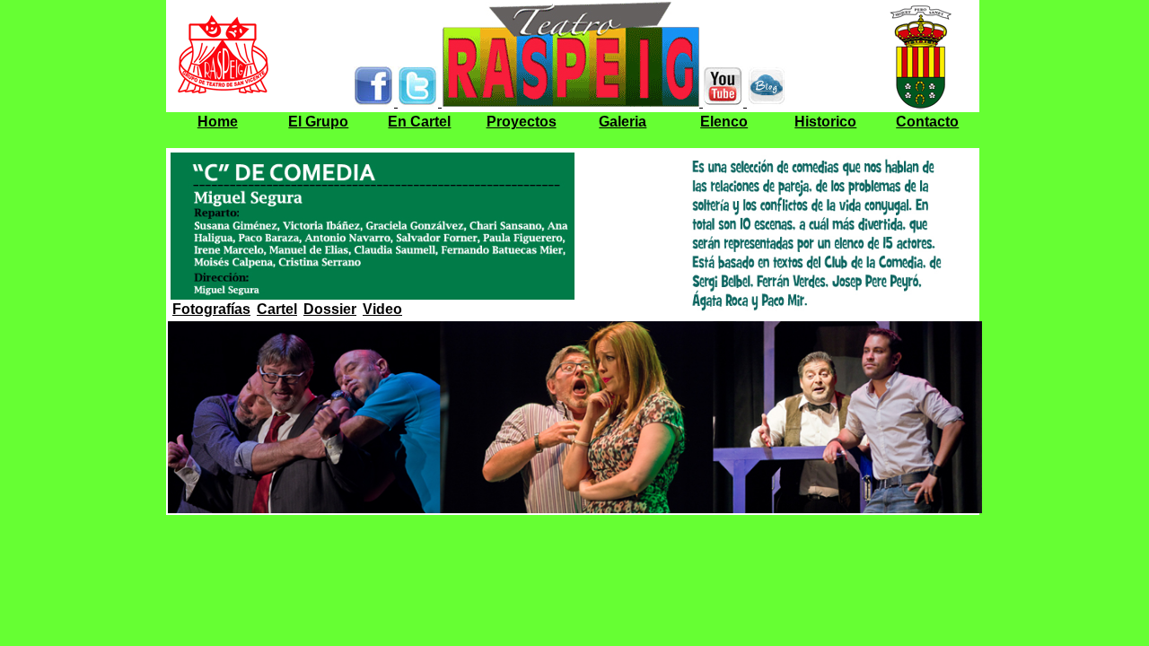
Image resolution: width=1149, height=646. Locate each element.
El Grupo (318, 121)
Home (217, 121)
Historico (825, 121)
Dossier (329, 309)
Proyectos (522, 121)
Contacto (927, 121)
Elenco (724, 121)
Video (382, 309)
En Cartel (419, 121)
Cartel (277, 309)
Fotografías (211, 309)
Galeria (622, 121)
